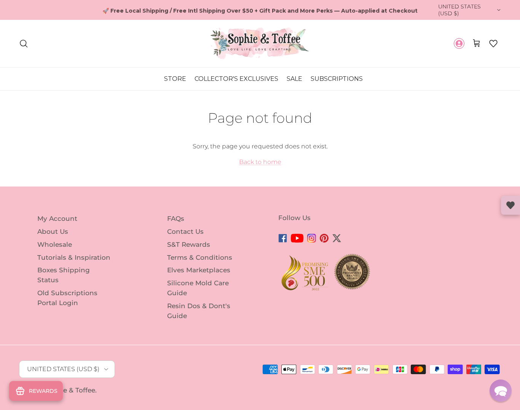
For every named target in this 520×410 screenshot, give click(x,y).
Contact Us (185, 231)
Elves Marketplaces (198, 270)
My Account (57, 218)
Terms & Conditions (199, 257)
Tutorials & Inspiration (73, 257)
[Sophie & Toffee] (260, 43)
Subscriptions (337, 78)
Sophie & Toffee (69, 390)
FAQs (175, 218)
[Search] (23, 43)
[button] (493, 43)
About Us (52, 231)
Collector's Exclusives (236, 78)
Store (175, 78)
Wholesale (54, 244)
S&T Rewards (188, 244)
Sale (294, 78)
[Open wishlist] (510, 205)
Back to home (260, 162)
